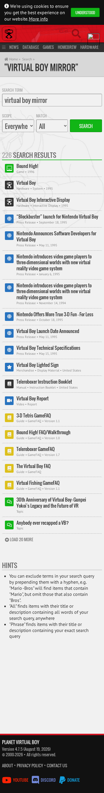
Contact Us (57, 765)
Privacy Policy (30, 765)
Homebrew (67, 47)
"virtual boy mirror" (41, 67)
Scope (7, 116)
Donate (73, 780)
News (14, 47)
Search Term (12, 90)
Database (31, 47)
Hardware (89, 47)
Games (48, 47)
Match (41, 116)
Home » (14, 59)
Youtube (20, 780)
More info (38, 19)
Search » (28, 59)
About (7, 765)
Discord (48, 780)
